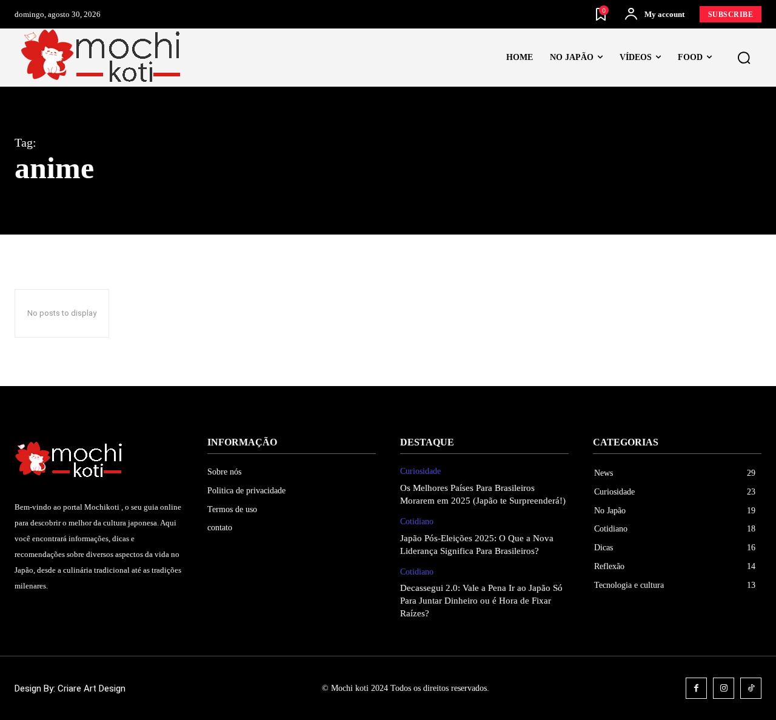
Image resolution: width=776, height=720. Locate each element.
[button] (743, 58)
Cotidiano (416, 521)
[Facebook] (696, 688)
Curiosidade (420, 471)
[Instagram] (723, 688)
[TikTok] (750, 688)
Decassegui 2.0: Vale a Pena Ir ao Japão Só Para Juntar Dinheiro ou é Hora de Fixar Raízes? (481, 600)
